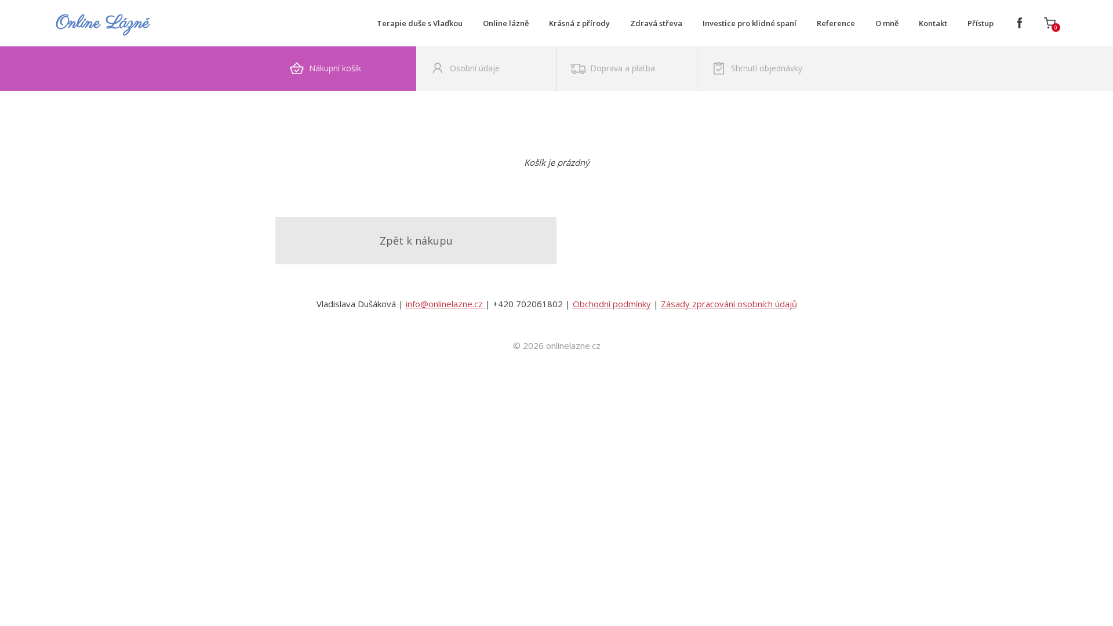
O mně (887, 23)
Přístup (980, 23)
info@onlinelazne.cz (445, 304)
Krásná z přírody (579, 23)
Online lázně (506, 23)
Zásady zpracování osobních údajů (729, 304)
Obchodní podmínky (612, 304)
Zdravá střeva (656, 23)
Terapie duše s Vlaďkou (420, 23)
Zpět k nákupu (416, 241)
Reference (836, 23)
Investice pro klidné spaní (749, 23)
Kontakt (933, 23)
